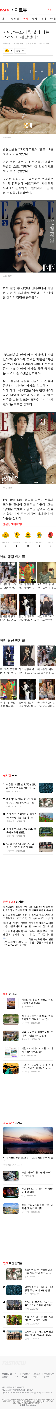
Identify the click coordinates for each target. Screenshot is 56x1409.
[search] (50, 9)
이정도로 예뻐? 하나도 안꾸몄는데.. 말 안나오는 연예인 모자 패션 (46, 618)
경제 (43, 18)
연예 (34, 18)
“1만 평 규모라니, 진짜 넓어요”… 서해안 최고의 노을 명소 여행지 (37, 1065)
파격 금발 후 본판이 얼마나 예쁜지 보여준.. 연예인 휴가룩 (46, 586)
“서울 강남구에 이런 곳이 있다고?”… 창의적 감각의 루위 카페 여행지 (21, 847)
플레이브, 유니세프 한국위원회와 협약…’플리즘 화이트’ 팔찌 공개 (39, 1332)
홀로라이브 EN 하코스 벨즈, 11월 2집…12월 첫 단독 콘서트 (39, 1270)
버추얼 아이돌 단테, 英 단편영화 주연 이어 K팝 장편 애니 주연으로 (21, 787)
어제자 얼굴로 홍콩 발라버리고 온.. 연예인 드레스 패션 (26, 586)
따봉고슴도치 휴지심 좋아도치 (36, 1170)
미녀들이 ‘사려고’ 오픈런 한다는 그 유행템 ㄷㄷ (8, 586)
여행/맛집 (14, 18)
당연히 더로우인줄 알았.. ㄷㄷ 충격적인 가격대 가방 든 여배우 (27, 618)
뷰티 (25, 18)
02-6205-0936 (10, 1390)
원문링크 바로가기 (13, 524)
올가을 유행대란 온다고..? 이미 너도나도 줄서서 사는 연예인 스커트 (8, 618)
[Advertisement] (29, 326)
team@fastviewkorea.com (44, 1390)
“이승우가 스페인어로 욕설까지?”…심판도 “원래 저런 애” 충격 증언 (39, 1317)
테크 (23, 1053)
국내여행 (10, 821)
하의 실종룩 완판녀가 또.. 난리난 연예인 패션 (27, 671)
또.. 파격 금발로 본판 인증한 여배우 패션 (8, 671)
